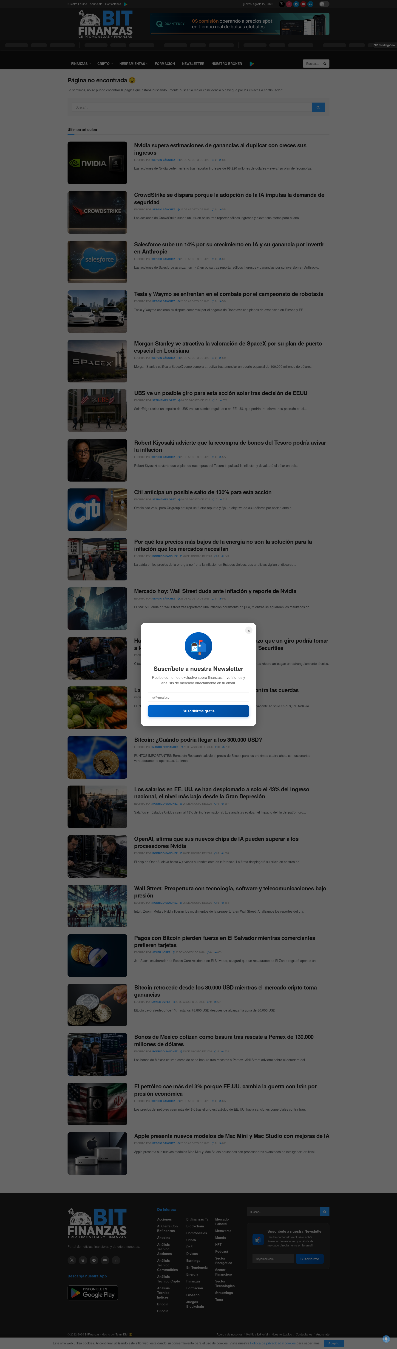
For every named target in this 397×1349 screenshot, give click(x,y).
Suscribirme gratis (199, 711)
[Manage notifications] (386, 1339)
